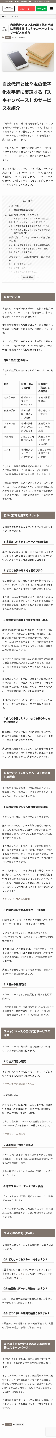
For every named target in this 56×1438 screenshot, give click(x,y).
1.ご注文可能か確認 (23, 264)
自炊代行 (19, 1424)
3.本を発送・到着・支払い (26, 271)
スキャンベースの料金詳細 (16, 899)
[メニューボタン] (51, 8)
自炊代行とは (16, 206)
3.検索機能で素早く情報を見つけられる (32, 225)
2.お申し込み (20, 267)
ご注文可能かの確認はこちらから (19, 1083)
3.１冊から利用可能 (23, 252)
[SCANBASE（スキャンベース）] (8, 8)
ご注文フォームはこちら (15, 1133)
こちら (21, 1273)
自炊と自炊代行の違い (24, 210)
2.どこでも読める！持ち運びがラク (30, 222)
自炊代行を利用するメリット (24, 214)
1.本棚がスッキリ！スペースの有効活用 (31, 218)
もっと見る (28, 277)
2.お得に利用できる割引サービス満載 (31, 248)
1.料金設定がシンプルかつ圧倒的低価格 (32, 244)
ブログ (8, 37)
